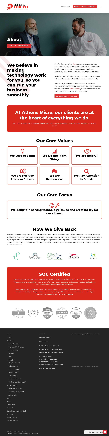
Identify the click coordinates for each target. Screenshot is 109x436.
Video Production (11, 433)
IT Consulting (13, 350)
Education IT (13, 366)
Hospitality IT (13, 376)
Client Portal (43, 341)
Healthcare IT (13, 372)
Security (12, 353)
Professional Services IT (17, 382)
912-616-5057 (53, 362)
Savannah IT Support (16, 392)
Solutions (10, 341)
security (39, 285)
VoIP (10, 356)
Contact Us (11, 405)
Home (9, 338)
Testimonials (11, 395)
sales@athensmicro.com (54, 364)
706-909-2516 (52, 359)
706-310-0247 (50, 368)
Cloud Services (14, 344)
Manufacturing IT (15, 379)
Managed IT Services (16, 347)
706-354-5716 (57, 350)
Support (10, 408)
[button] (101, 6)
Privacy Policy (12, 417)
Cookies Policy (12, 421)
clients (75, 64)
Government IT (14, 369)
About (9, 398)
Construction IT (14, 363)
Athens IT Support (15, 388)
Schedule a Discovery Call (16, 411)
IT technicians (75, 89)
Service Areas (12, 385)
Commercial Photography (22, 433)
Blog (8, 401)
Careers (10, 414)
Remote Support (45, 337)
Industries (10, 360)
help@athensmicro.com (54, 352)
